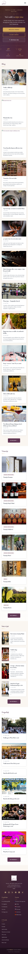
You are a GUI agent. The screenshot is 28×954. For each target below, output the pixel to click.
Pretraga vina (4, 912)
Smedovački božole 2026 (10, 773)
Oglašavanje (4, 937)
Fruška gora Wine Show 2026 (11, 738)
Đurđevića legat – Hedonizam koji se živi (16, 684)
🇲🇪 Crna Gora (18, 912)
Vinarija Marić (7, 555)
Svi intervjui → (14, 701)
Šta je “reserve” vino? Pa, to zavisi (12, 363)
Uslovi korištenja (5, 940)
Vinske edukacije (7, 87)
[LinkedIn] (19, 892)
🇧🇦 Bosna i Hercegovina (20, 901)
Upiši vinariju (4, 929)
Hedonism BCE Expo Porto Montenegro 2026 (10, 825)
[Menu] (25, 3)
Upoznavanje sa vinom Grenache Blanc (14, 208)
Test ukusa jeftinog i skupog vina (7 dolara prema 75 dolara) (12, 425)
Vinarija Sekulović (8, 529)
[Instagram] (9, 892)
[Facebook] (5, 892)
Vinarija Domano (8, 477)
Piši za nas (4, 934)
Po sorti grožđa (14, 35)
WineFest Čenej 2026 (9, 852)
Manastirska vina (7, 118)
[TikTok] (22, 892)
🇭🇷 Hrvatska (17, 907)
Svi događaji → (14, 859)
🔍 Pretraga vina (14, 40)
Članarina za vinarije (6, 932)
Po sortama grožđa (6, 901)
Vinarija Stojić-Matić (9, 503)
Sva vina (3, 909)
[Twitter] (12, 892)
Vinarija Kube (7, 581)
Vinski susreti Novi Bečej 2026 (11, 763)
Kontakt (3, 926)
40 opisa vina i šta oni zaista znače (12, 239)
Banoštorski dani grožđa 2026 (11, 799)
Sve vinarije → (14, 615)
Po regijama (4, 904)
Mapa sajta (4, 942)
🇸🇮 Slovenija (17, 909)
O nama (3, 924)
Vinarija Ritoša (7, 608)
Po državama (4, 907)
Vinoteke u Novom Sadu (9, 178)
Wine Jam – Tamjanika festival (11, 301)
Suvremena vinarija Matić (17, 634)
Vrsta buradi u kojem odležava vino (12, 148)
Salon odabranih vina (9, 394)
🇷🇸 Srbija (17, 904)
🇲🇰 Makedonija (18, 914)
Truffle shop (13, 650)
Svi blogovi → (14, 440)
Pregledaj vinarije (14, 29)
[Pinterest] (15, 892)
